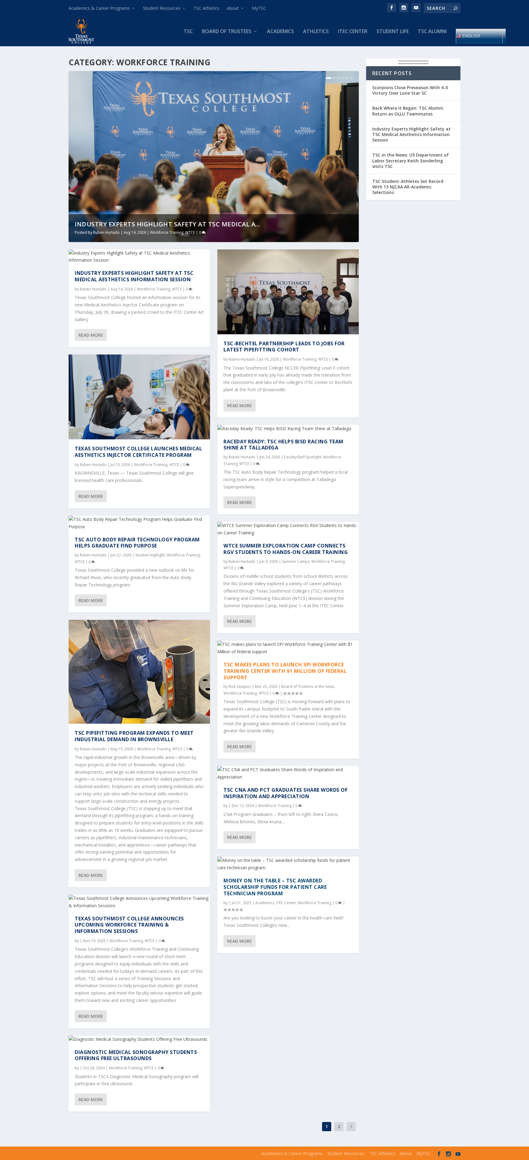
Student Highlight (150, 555)
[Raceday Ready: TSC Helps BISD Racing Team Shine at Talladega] (288, 428)
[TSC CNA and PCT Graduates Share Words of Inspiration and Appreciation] (288, 773)
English (470, 35)
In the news (324, 686)
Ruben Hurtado (106, 232)
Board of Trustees (226, 32)
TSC (188, 32)
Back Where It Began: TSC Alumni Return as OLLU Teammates (407, 110)
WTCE (190, 232)
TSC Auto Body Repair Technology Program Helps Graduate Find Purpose (137, 542)
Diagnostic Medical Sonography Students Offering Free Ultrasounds (136, 1055)
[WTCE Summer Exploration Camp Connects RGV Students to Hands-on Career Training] (288, 529)
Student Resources (161, 8)
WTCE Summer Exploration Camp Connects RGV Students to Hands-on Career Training (285, 548)
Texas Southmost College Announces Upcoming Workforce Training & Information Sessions (129, 925)
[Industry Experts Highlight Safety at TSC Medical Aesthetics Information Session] (139, 256)
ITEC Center (352, 32)
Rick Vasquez (240, 686)
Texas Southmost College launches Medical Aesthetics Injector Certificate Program (138, 451)
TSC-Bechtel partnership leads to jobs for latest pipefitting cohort (284, 346)
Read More (90, 335)
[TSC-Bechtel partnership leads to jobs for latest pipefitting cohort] (288, 291)
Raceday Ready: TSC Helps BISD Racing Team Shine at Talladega (283, 444)
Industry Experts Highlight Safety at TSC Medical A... (168, 224)
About (233, 8)
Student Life (393, 32)
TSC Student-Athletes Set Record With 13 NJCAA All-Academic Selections (407, 186)
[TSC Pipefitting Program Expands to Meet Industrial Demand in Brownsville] (139, 672)
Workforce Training (166, 232)
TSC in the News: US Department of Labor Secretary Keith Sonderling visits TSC (410, 160)
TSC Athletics (206, 8)
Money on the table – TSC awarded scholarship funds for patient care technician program (275, 887)
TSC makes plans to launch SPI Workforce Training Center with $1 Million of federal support (285, 671)
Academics (280, 32)
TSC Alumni (432, 32)
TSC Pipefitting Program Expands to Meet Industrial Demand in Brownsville (134, 736)
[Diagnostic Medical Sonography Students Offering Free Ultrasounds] (139, 1039)
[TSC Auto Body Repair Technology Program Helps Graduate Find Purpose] (139, 523)
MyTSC (259, 8)
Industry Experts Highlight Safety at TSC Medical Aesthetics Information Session (134, 276)
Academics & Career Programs (99, 8)
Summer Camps (296, 561)
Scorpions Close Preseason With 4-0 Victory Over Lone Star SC (410, 90)
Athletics (316, 32)
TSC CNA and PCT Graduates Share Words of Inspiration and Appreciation (285, 793)
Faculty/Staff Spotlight (302, 457)
